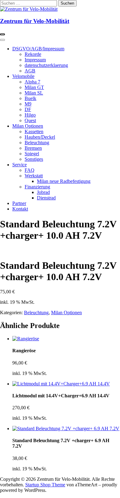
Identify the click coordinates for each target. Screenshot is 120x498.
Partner (19, 203)
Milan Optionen (27, 126)
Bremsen (33, 148)
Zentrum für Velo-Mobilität (34, 21)
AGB (30, 70)
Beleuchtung (37, 142)
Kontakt (20, 208)
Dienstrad (46, 197)
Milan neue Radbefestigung (63, 181)
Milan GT (34, 87)
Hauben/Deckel (40, 137)
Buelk (30, 98)
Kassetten (34, 131)
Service (19, 164)
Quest (30, 120)
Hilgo (30, 115)
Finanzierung (37, 186)
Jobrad (43, 192)
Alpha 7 (32, 81)
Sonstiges (34, 159)
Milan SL (34, 92)
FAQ (29, 170)
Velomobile (23, 76)
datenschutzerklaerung (46, 65)
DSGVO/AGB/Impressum (38, 48)
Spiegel (32, 153)
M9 (28, 103)
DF (28, 109)
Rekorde (33, 54)
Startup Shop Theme (45, 484)
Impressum (35, 59)
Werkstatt (34, 175)
